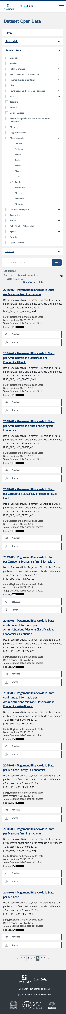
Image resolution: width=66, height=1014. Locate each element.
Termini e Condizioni (42, 994)
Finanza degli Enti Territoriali (22, 79)
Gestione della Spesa (19, 209)
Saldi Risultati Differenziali (22, 226)
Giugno (18, 171)
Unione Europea (17, 112)
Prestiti (13, 107)
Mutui (12, 127)
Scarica (15, 342)
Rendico (13, 63)
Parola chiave (13, 50)
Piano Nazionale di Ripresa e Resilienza (27, 90)
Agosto (18, 182)
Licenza (9, 251)
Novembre (19, 198)
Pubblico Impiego (17, 68)
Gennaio (18, 143)
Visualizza (16, 334)
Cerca (57, 262)
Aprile (17, 160)
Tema (8, 33)
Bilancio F (14, 57)
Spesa (13, 231)
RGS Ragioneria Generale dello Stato (34, 988)
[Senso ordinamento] (61, 276)
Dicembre (19, 204)
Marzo (18, 154)
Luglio (17, 176)
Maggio (18, 165)
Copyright (19, 994)
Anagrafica (15, 215)
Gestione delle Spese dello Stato (26, 323)
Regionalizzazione (18, 132)
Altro (12, 85)
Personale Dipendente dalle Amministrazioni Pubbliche (30, 120)
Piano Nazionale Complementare (24, 74)
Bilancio (13, 96)
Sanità (13, 220)
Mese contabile (17, 138)
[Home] (8, 7)
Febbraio (19, 149)
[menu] (61, 7)
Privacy (28, 994)
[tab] (32, 32)
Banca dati (11, 41)
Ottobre (18, 193)
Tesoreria (14, 101)
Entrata (13, 237)
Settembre (20, 187)
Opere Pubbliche (17, 242)
